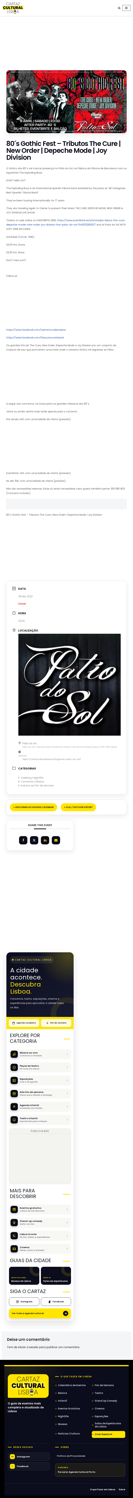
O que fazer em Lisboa (76, 1376)
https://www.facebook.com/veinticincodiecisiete (36, 330)
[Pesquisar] (119, 8)
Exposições (101, 1416)
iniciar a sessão (28, 1347)
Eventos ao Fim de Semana (37, 785)
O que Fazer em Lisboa (102, 1489)
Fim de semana (58, 1022)
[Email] (56, 840)
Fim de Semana (104, 1385)
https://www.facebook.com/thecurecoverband (35, 337)
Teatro (99, 1393)
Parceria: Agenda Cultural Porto (76, 1472)
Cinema (99, 1408)
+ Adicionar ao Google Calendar (33, 807)
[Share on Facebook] (23, 840)
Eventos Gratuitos (69, 1408)
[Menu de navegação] (126, 8)
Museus (62, 1424)
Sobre (65, 1447)
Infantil (62, 1401)
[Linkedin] (45, 840)
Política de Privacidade (71, 1456)
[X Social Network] (34, 840)
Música (62, 1393)
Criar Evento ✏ (103, 1434)
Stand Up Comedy (106, 1401)
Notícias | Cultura (69, 1433)
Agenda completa (26, 1022)
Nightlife (63, 1416)
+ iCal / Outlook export (78, 807)
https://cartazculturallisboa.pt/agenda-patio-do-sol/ (52, 759)
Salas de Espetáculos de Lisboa (108, 1425)
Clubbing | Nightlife (32, 777)
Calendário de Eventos (72, 1385)
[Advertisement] (66, 39)
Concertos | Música (32, 781)
